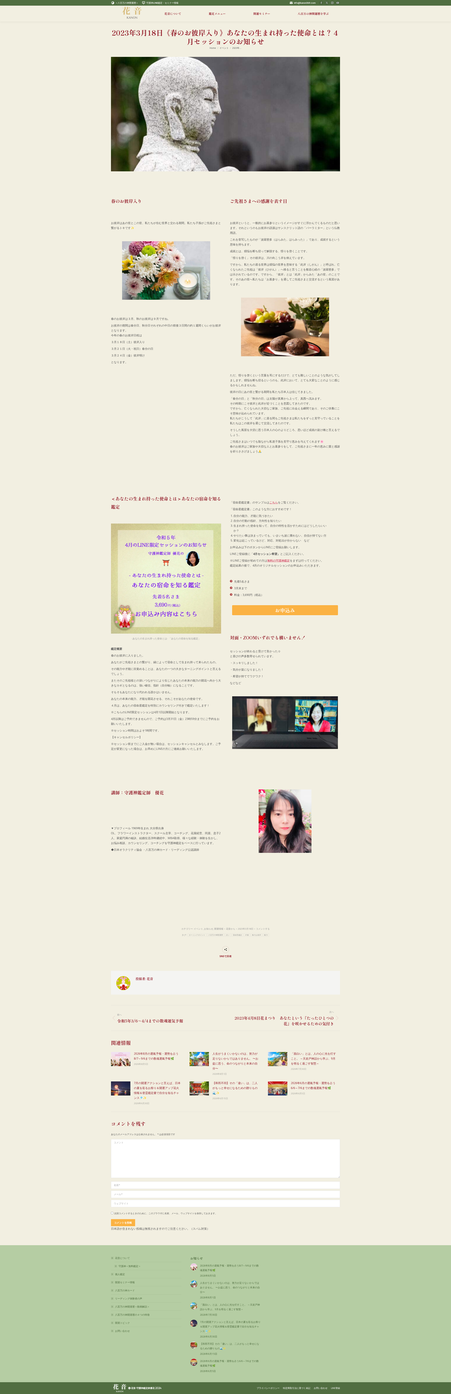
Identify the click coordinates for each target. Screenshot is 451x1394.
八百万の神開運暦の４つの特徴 (132, 1314)
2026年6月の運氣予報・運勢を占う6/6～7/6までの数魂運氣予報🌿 (313, 1085)
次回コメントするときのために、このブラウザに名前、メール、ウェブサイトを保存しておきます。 (165, 1213)
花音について (122, 1258)
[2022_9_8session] (285, 722)
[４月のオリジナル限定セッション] (166, 579)
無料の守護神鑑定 (278, 560)
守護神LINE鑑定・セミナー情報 (162, 3)
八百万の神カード (125, 1290)
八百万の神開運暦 (215, 935)
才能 (247, 935)
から (230, 928)
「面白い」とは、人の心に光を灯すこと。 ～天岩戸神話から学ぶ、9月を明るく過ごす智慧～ (313, 1058)
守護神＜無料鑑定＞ (130, 1266)
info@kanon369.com (305, 3)
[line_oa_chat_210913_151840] (285, 821)
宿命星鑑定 (237, 935)
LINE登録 (335, 1388)
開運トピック (122, 1322)
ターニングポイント (197, 935)
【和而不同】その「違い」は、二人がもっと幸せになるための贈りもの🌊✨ (235, 1088)
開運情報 (218, 928)
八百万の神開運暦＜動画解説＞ (132, 1306)
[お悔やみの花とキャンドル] (166, 270)
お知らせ (208, 928)
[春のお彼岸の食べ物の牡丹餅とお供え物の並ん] (285, 327)
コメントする (263, 928)
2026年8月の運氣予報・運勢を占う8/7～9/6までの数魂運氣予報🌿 (156, 1056)
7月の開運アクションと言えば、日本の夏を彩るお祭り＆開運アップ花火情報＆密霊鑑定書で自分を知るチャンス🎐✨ (157, 1090)
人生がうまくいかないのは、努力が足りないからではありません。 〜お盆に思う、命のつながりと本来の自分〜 (235, 1061)
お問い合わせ (122, 1331)
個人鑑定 (120, 1274)
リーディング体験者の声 (128, 1298)
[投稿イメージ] (120, 1059)
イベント (198, 928)
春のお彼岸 (256, 935)
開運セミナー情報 (125, 1282)
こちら (273, 502)
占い (228, 935)
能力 (266, 935)
